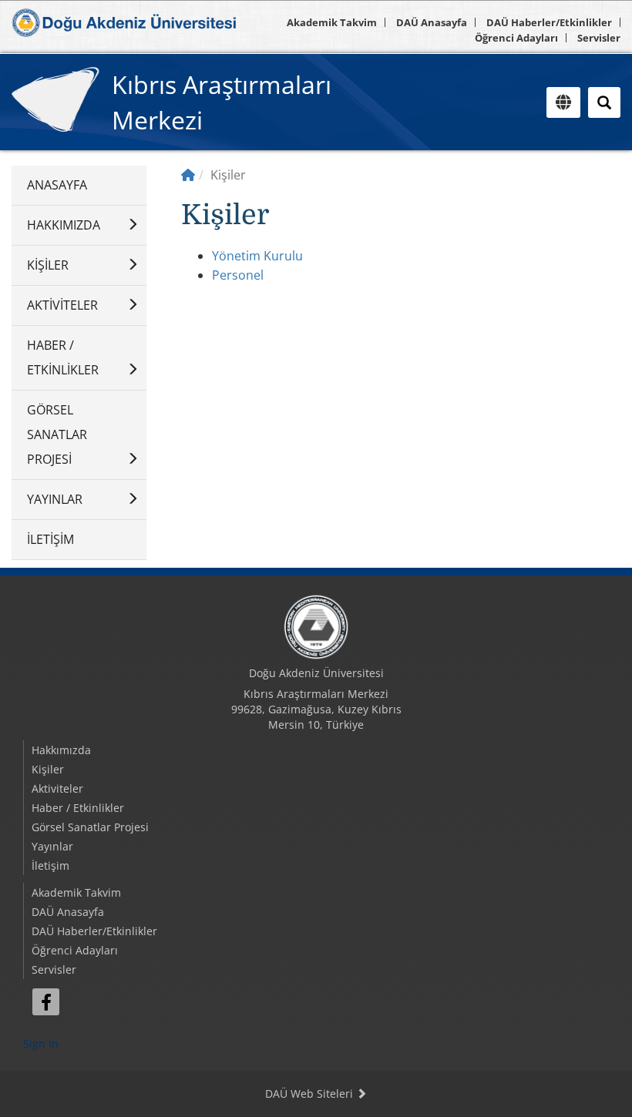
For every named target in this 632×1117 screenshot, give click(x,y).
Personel (238, 275)
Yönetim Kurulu (257, 255)
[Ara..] (604, 102)
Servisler (598, 38)
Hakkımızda (63, 224)
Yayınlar (54, 499)
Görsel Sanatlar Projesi (57, 434)
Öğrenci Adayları (516, 38)
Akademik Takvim (332, 22)
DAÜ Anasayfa (431, 22)
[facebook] (45, 1001)
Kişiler (48, 265)
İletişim (50, 539)
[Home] (188, 174)
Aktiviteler (62, 305)
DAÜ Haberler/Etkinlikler (549, 22)
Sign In (41, 1043)
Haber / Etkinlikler (63, 357)
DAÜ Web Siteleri (310, 1093)
